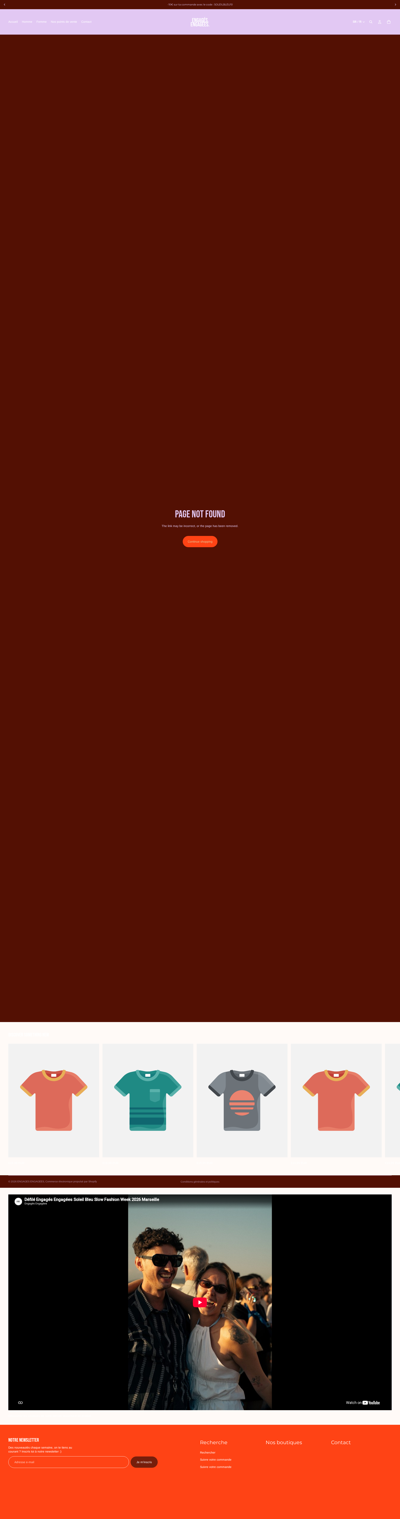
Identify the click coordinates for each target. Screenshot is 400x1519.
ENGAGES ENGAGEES (30, 1181)
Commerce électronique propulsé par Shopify (71, 1181)
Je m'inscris (144, 1462)
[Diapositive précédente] (4, 4)
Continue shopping (200, 541)
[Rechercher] (370, 21)
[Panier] (388, 21)
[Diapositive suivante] (395, 4)
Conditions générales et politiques (200, 1181)
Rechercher (207, 1452)
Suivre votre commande (215, 1459)
